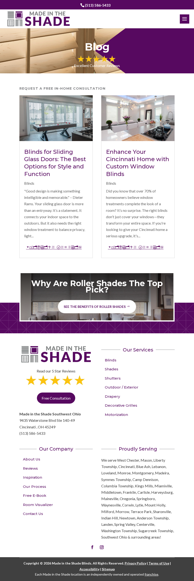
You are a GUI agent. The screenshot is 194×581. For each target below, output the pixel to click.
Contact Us (33, 513)
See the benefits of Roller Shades (95, 307)
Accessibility (89, 569)
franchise (151, 574)
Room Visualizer (38, 504)
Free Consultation (56, 398)
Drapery (112, 396)
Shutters (113, 378)
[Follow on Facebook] (92, 547)
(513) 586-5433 (98, 5)
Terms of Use (159, 563)
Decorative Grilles (121, 405)
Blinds (29, 183)
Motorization (116, 414)
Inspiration (32, 477)
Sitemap (108, 569)
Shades (111, 369)
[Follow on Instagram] (102, 547)
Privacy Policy (135, 563)
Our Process (34, 486)
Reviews (30, 468)
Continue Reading (54, 247)
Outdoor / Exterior (121, 387)
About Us (31, 459)
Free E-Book (34, 495)
